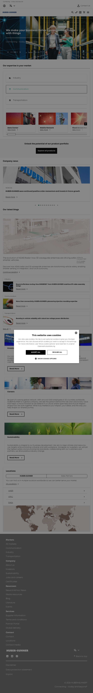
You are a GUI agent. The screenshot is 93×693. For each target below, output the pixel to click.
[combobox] (76, 333)
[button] (46, 358)
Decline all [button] (57, 352)
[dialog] (46, 346)
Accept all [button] (35, 352)
